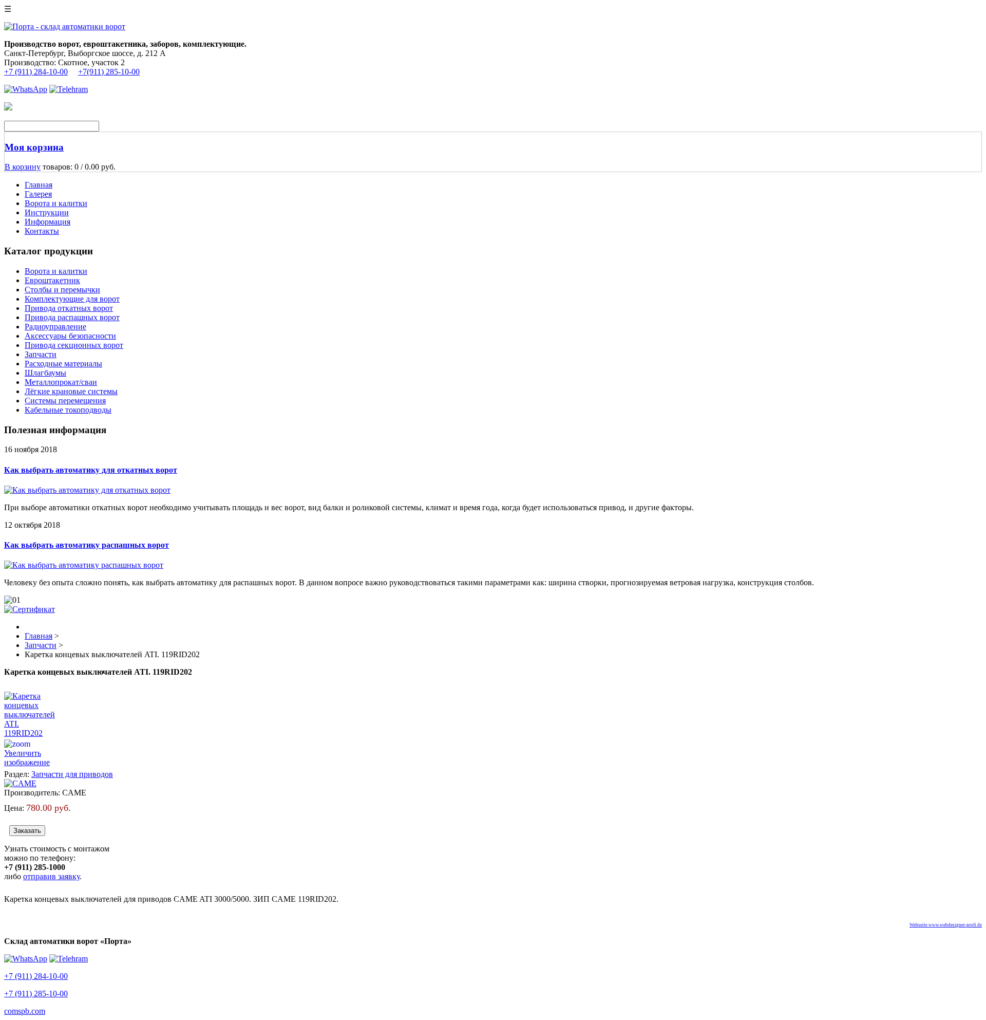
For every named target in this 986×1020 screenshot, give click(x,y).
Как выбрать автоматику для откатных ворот (90, 470)
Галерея (38, 194)
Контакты (42, 231)
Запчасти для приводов (72, 774)
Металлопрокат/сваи (61, 382)
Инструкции (47, 212)
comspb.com (24, 1011)
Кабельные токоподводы (68, 409)
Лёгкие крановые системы (71, 391)
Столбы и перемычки (62, 289)
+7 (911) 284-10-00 (36, 71)
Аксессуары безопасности (70, 335)
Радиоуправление (55, 326)
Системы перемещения (65, 400)
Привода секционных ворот (74, 345)
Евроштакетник (52, 280)
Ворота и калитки (56, 203)
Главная (38, 184)
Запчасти (40, 354)
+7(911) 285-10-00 (109, 71)
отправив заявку (51, 876)
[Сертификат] (29, 609)
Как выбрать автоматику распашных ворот (86, 545)
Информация (47, 221)
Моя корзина (34, 147)
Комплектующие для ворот (72, 298)
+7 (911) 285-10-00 (36, 993)
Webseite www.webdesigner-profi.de (945, 925)
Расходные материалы (63, 363)
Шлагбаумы (45, 372)
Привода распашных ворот (72, 317)
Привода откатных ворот (69, 308)
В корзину (23, 166)
